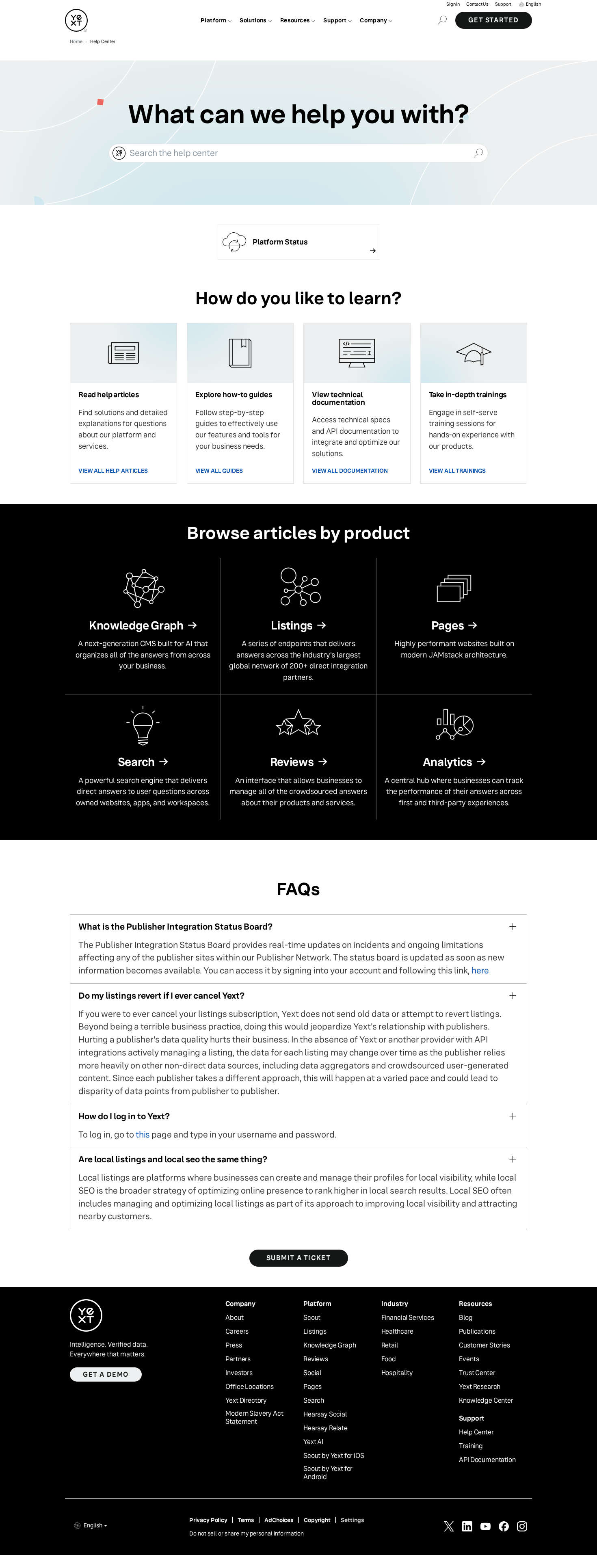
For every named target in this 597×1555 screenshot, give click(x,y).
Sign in (453, 4)
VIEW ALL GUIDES (219, 470)
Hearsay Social (325, 1414)
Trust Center (477, 1373)
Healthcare (397, 1332)
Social (312, 1373)
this (143, 1134)
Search (313, 1401)
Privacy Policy (208, 1520)
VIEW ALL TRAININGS (457, 470)
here (480, 970)
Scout (311, 1318)
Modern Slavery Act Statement (254, 1418)
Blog (465, 1318)
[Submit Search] (478, 152)
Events (469, 1359)
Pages (312, 1387)
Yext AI (313, 1442)
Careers (237, 1332)
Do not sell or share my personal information (246, 1533)
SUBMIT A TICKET (298, 1258)
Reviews (315, 1359)
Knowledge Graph (329, 1345)
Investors (239, 1373)
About (234, 1318)
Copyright (317, 1520)
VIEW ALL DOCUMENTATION (350, 470)
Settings (352, 1520)
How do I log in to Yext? (124, 1116)
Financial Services (407, 1318)
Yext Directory (246, 1401)
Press (233, 1345)
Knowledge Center (486, 1401)
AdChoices (279, 1520)
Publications (477, 1332)
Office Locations (249, 1387)
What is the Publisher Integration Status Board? (175, 926)
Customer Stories (484, 1345)
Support (503, 4)
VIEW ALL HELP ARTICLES (113, 470)
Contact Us (477, 4)
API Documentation (487, 1460)
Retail (389, 1345)
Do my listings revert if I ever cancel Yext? (161, 995)
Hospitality (397, 1373)
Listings (315, 1332)
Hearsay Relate (325, 1428)
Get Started (493, 20)
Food (388, 1359)
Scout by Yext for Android (328, 1473)
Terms (246, 1520)
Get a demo (106, 1374)
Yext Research (479, 1387)
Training (471, 1446)
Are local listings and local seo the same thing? (172, 1159)
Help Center (476, 1432)
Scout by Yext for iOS (333, 1456)
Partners (238, 1359)
